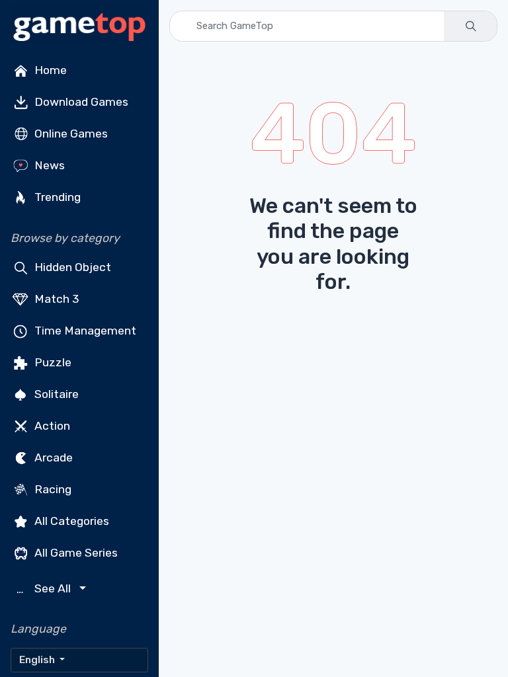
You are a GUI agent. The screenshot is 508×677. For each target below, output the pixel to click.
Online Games (70, 133)
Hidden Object (71, 267)
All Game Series (75, 552)
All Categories (70, 521)
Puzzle (51, 362)
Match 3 (55, 298)
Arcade (52, 457)
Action (51, 425)
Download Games (80, 101)
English (38, 660)
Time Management (84, 330)
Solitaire (55, 394)
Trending (56, 197)
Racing (51, 489)
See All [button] (45, 589)
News (48, 165)
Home (49, 70)
